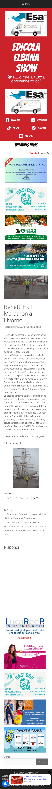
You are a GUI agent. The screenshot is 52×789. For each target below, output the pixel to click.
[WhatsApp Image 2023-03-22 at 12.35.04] (25, 628)
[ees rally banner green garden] (26, 227)
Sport (10, 510)
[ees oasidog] (25, 684)
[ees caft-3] (26, 170)
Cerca (7, 756)
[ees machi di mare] (25, 740)
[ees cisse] (25, 712)
